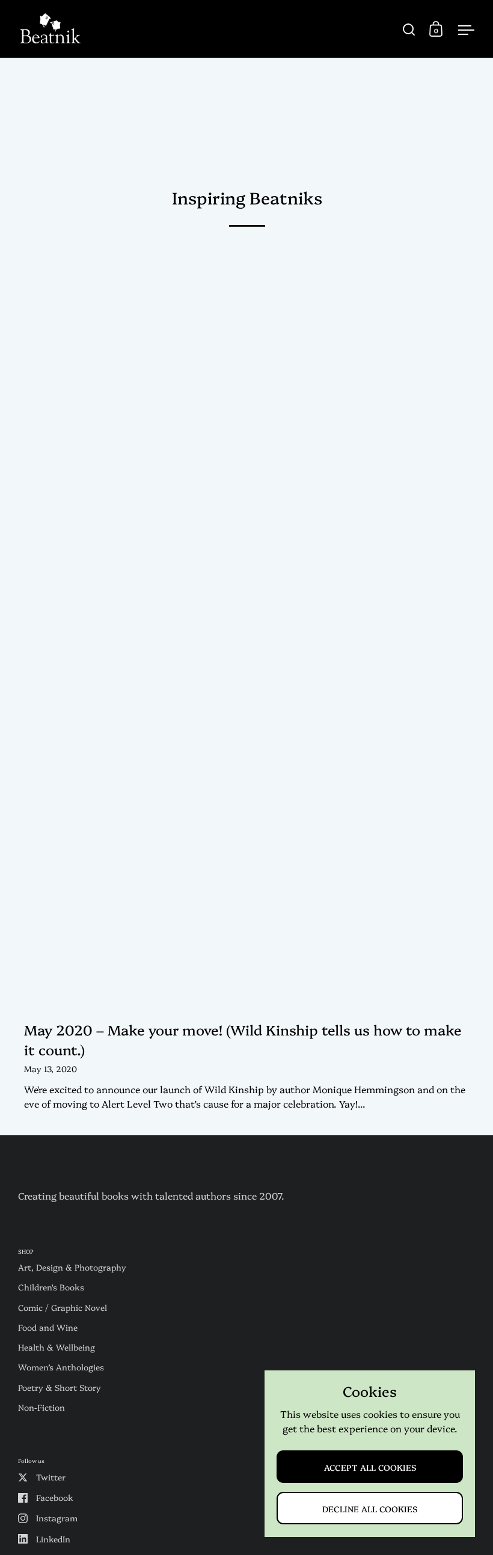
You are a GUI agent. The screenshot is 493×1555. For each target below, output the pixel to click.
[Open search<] (409, 29)
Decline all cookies (369, 1508)
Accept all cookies (370, 1467)
